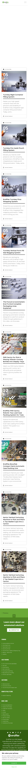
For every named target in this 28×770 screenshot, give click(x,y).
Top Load (4, 665)
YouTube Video (8, 69)
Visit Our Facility (6, 717)
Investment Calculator (7, 708)
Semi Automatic (6, 669)
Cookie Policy (5, 721)
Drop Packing (6, 667)
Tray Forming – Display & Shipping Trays (11, 650)
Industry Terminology (7, 706)
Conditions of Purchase (8, 723)
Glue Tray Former (6, 648)
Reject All (14, 767)
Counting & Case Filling (8, 670)
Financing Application (7, 705)
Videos (4, 710)
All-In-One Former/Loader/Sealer (10, 663)
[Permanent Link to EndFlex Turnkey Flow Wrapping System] (14, 186)
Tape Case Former (6, 647)
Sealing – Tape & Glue (7, 652)
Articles (4, 712)
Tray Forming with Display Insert (10, 687)
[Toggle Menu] (25, 2)
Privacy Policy (6, 719)
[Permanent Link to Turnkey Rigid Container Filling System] (14, 81)
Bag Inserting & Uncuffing (8, 672)
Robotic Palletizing (7, 695)
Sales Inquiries (6, 714)
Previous (5, 613)
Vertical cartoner (6, 683)
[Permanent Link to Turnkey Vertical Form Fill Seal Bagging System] (14, 237)
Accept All (14, 763)
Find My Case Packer (7, 674)
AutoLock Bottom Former (8, 643)
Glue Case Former (6, 645)
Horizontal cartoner (7, 685)
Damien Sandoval (8, 116)
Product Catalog (6, 715)
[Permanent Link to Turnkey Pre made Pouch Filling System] (14, 134)
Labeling (4, 654)
